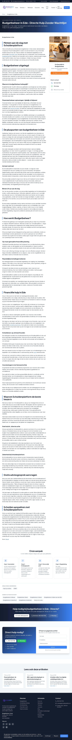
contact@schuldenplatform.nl (18, 1)
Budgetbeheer (23, 701)
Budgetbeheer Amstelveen (25, 600)
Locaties (40, 712)
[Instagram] (13, 724)
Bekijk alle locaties (38, 600)
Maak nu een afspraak (60, 73)
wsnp (35, 352)
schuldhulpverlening (15, 325)
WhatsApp (53, 615)
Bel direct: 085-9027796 (39, 615)
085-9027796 (7, 1)
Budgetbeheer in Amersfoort (10, 600)
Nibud (7, 539)
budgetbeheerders (7, 56)
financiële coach (13, 54)
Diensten (22, 7)
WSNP (15, 588)
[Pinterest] (6, 727)
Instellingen (48, 735)
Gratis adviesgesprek (22, 615)
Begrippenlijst (41, 714)
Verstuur (53, 647)
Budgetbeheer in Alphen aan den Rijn (53, 597)
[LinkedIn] (9, 724)
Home (16, 7)
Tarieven (40, 705)
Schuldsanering (23, 705)
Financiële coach (24, 707)
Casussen (37, 7)
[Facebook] (3, 724)
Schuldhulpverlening (24, 703)
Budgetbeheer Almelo (23, 597)
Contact (53, 7)
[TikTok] (3, 727)
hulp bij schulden (14, 108)
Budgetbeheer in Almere (36, 597)
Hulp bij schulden (7, 588)
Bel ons (67, 7)
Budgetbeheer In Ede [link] (12, 14)
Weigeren (56, 735)
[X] (6, 724)
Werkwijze (30, 7)
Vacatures (40, 716)
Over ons (47, 7)
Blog (43, 7)
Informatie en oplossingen (44, 711)
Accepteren (64, 735)
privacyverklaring (8, 737)
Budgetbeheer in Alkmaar (9, 597)
